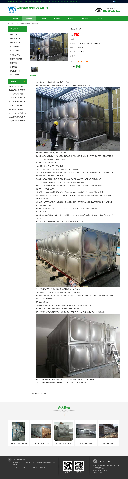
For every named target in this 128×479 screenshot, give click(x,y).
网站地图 (42, 467)
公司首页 (15, 18)
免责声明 (30, 467)
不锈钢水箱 (13, 34)
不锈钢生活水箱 (15, 43)
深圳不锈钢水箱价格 (86, 444)
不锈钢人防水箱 (15, 51)
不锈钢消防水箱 (15, 47)
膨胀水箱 (27, 23)
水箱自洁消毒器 (15, 71)
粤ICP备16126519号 (31, 462)
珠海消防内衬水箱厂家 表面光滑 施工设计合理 (18, 86)
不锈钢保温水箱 (15, 38)
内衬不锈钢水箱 (15, 55)
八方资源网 (23, 467)
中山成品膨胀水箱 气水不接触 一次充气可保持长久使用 (18, 97)
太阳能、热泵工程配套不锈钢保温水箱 (42, 444)
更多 (25, 81)
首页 (15, 23)
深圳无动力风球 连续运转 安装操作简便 (18, 117)
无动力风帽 (13, 67)
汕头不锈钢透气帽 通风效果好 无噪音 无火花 (18, 101)
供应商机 (29, 18)
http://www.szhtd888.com (39, 393)
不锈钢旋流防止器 (16, 59)
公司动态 (71, 18)
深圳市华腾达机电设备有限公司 (45, 462)
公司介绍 (57, 18)
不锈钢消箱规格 (108, 444)
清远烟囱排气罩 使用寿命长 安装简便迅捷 (18, 105)
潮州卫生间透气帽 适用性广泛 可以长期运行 (18, 113)
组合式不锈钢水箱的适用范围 (18, 444)
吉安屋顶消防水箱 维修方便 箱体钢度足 (18, 121)
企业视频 (43, 18)
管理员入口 (36, 467)
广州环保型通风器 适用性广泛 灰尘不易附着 (18, 94)
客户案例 (85, 18)
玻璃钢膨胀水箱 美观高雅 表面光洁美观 (18, 109)
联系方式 (99, 18)
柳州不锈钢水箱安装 (63, 444)
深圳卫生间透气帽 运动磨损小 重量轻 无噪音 (18, 90)
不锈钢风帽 (13, 63)
